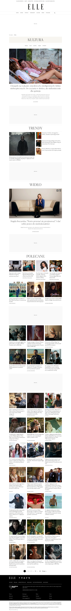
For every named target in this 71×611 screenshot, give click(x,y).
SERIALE (26, 45)
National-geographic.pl (26, 598)
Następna (44, 571)
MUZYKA (34, 45)
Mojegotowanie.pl (25, 596)
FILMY (30, 45)
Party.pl (10, 594)
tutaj (17, 609)
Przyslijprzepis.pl (38, 598)
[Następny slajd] (61, 266)
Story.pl (50, 598)
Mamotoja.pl (24, 594)
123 (35, 571)
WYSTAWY (44, 45)
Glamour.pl (11, 596)
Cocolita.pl (11, 598)
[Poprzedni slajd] (9, 266)
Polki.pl (37, 594)
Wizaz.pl (50, 596)
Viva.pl (50, 594)
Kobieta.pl (37, 596)
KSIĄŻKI (39, 45)
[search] (55, 13)
